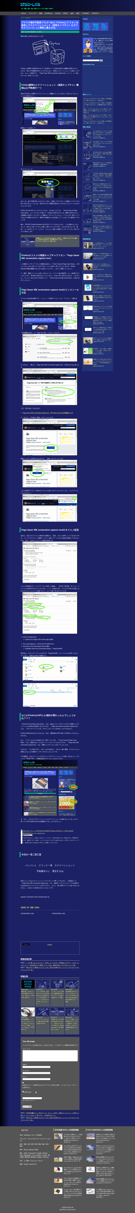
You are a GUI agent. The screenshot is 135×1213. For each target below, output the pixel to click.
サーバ (33, 1135)
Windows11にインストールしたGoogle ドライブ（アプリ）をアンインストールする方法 (102, 308)
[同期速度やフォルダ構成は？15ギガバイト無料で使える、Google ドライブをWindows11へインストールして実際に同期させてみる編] (88, 318)
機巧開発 (27, 1157)
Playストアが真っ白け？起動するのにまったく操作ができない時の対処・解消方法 (102, 276)
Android (57, 13)
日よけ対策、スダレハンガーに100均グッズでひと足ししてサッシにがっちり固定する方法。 (103, 143)
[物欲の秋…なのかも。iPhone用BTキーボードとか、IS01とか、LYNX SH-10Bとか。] (28, 980)
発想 (36, 1144)
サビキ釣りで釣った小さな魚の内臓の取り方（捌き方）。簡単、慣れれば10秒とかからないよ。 (102, 154)
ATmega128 (31, 1153)
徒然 (72, 13)
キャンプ (42, 1138)
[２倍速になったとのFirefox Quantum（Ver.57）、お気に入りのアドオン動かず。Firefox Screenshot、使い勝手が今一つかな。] (28, 238)
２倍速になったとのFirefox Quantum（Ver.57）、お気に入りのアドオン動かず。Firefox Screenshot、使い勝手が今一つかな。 (56, 238)
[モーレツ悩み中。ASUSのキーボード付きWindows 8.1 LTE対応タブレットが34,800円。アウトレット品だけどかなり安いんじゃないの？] (42, 980)
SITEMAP (85, 13)
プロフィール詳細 (107, 52)
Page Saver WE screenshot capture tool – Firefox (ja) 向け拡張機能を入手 (48, 413)
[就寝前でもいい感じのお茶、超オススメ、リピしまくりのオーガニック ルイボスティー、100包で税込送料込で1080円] (88, 361)
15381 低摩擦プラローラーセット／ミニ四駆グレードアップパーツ (105, 1181)
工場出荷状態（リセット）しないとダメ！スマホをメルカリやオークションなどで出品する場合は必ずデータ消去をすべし (102, 288)
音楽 (47, 1144)
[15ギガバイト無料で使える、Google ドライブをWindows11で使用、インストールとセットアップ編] (88, 329)
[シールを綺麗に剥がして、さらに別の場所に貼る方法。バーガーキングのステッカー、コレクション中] (88, 245)
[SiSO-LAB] (30, 4)
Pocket (49, 944)
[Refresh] (36, 1092)
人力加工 (44, 1155)
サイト (24, 1077)
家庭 (25, 1144)
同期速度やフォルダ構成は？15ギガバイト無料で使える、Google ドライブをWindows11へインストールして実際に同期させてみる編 (102, 319)
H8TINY (45, 1153)
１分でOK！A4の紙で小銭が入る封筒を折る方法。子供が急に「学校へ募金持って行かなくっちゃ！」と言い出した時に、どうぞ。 (102, 176)
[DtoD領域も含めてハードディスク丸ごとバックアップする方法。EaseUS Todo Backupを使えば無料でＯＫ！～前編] (72, 980)
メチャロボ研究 (36, 1155)
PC (48, 241)
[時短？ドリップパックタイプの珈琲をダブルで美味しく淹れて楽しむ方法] (88, 340)
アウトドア (32, 13)
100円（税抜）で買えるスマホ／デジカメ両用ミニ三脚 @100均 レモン (73, 1159)
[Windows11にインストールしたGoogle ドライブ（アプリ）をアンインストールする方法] (88, 308)
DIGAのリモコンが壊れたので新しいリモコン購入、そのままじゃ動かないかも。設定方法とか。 (102, 228)
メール (25, 1070)
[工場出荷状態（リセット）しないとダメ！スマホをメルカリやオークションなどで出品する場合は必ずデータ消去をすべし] (88, 288)
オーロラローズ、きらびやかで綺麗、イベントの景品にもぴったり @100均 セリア (73, 1169)
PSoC (21, 1155)
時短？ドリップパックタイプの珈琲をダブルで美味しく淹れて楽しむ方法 (102, 339)
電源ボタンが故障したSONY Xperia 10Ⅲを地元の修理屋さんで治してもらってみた (102, 297)
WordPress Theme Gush (68, 1209)
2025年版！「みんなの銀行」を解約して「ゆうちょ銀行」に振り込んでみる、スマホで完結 (102, 350)
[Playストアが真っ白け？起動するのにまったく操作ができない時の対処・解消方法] (88, 277)
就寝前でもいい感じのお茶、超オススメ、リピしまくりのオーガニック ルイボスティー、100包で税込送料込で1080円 (102, 362)
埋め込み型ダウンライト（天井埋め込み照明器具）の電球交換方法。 (102, 163)
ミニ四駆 (26, 1160)
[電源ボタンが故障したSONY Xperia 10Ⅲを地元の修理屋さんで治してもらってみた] (88, 298)
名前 (24, 1064)
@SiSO (45, 241)
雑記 (43, 1144)
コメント (26, 1049)
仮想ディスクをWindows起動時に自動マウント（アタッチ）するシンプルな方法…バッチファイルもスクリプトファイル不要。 (102, 197)
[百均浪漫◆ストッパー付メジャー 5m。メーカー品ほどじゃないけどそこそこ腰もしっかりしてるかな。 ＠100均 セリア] (28, 1008)
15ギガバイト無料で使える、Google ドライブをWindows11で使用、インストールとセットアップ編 (103, 329)
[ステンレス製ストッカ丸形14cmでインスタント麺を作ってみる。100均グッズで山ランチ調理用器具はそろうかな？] (72, 1008)
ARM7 (25, 1153)
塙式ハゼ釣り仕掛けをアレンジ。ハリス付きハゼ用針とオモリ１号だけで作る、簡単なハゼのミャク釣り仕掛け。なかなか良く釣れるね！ (102, 207)
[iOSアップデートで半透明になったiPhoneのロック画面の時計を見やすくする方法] (88, 266)
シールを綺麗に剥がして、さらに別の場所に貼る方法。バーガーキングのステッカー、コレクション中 (102, 244)
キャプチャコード (28, 1100)
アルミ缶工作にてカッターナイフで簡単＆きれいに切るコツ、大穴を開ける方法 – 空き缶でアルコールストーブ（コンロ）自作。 (102, 134)
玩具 (21, 1160)
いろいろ (40, 1160)
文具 (28, 1144)
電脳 (40, 13)
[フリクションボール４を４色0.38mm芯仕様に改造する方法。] (42, 1008)
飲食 (21, 1146)
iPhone (23, 13)
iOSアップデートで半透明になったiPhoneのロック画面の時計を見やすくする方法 (102, 266)
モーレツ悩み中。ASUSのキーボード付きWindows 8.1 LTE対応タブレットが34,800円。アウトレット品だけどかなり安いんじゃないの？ (42, 997)
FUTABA (39, 1153)
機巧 (77, 13)
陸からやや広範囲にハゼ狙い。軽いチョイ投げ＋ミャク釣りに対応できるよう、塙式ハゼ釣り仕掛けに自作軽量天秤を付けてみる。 (102, 218)
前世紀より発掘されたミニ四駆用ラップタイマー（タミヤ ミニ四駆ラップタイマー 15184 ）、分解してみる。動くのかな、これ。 (105, 1171)
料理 (32, 1144)
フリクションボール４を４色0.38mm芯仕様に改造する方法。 (42, 1021)
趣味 (39, 1144)
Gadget (26, 1164)
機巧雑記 (33, 1157)
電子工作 (46, 1157)
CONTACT (95, 13)
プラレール (33, 1160)
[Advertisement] (34, 926)
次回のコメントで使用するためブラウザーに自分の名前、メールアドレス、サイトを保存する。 (49, 1086)
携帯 (21, 1149)
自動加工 (39, 1157)
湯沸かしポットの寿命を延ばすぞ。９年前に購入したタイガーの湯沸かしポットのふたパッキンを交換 (102, 255)
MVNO (65, 13)
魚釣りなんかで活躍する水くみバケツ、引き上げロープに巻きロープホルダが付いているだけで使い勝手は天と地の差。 (102, 186)
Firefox (54, 241)
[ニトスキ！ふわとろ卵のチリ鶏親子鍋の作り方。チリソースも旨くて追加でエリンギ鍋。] (57, 980)
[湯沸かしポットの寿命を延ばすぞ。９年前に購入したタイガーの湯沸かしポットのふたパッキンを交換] (88, 256)
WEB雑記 (39, 1135)
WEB (21, 1135)
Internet (31, 1164)
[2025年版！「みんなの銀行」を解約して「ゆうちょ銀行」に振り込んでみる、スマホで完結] (88, 351)
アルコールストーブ (33, 1138)
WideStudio (27, 1155)
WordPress (48, 13)
